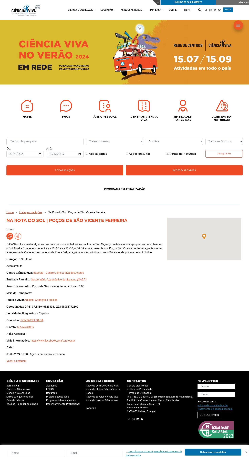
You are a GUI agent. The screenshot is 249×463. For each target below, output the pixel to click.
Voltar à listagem (16, 361)
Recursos (51, 393)
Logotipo (91, 408)
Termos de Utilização (139, 393)
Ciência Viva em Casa (18, 393)
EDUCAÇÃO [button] (106, 10)
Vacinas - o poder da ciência (22, 404)
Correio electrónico (138, 385)
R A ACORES (25, 327)
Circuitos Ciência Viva (18, 389)
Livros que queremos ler (19, 396)
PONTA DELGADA (32, 320)
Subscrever (209, 414)
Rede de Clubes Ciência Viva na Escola (103, 391)
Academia (51, 385)
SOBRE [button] (173, 10)
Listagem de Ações (30, 212)
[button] (204, 236)
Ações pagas (97, 153)
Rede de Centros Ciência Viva (102, 385)
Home (10, 212)
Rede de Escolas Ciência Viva (102, 396)
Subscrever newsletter (213, 452)
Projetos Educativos (57, 396)
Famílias (52, 299)
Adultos (29, 299)
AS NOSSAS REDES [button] (132, 10)
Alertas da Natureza (182, 153)
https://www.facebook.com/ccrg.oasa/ (53, 340)
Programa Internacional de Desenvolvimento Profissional (63, 402)
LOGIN (228, 10)
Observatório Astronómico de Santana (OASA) (58, 279)
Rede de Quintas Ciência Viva (102, 400)
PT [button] (188, 10)
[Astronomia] (19, 235)
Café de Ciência (15, 400)
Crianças (40, 299)
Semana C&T (13, 385)
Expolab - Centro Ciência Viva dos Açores (58, 272)
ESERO (50, 389)
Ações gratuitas (139, 153)
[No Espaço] (10, 235)
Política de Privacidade (139, 389)
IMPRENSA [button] (156, 10)
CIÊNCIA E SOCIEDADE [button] (81, 10)
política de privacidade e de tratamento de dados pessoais (215, 407)
